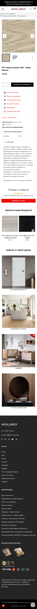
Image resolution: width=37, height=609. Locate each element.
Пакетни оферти (7, 505)
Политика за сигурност (9, 525)
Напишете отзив (18, 201)
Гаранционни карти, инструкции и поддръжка (16, 532)
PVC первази (11, 14)
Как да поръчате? (7, 495)
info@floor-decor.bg (12, 435)
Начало (2, 14)
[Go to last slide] (4, 36)
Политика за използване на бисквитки (14, 528)
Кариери (4, 468)
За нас (3, 452)
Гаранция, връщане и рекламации (12, 522)
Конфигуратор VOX (8, 478)
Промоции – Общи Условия (10, 512)
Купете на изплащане (8, 502)
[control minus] (3, 85)
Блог (3, 455)
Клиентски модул (7, 475)
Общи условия (6, 509)
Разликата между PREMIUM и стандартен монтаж (18, 535)
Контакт (4, 462)
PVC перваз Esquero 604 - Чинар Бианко (13, 16)
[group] (14, 58)
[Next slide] (32, 36)
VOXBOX (4, 482)
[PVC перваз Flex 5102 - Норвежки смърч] (10, 225)
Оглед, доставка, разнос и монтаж (13, 519)
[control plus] (10, 85)
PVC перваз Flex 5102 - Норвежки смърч (10, 237)
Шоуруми (4, 465)
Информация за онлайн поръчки (12, 499)
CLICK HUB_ (22, 606)
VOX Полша (18, 122)
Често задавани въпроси (9, 472)
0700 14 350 (9, 431)
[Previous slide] (4, 231)
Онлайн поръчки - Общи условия (12, 515)
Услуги (3, 459)
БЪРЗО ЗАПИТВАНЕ (9, 118)
